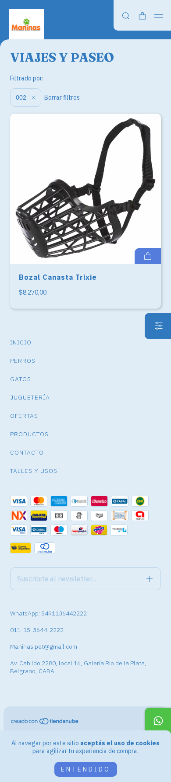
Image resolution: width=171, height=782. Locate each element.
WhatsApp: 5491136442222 (48, 613)
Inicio (21, 342)
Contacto (27, 452)
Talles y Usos (33, 471)
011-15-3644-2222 (37, 630)
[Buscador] (125, 16)
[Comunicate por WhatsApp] (158, 721)
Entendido (85, 769)
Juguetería (30, 397)
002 (22, 97)
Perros (23, 361)
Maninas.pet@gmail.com (43, 646)
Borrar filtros (62, 97)
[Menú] (158, 16)
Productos (29, 434)
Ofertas (24, 416)
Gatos (20, 379)
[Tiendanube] (45, 723)
